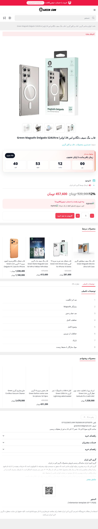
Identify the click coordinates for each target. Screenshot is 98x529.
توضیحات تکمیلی (88, 284)
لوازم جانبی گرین (85, 26)
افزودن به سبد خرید (64, 215)
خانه (94, 26)
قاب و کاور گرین (72, 26)
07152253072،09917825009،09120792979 (77, 422)
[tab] (88, 284)
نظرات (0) (75, 284)
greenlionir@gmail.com (82, 426)
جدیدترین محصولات (83, 144)
